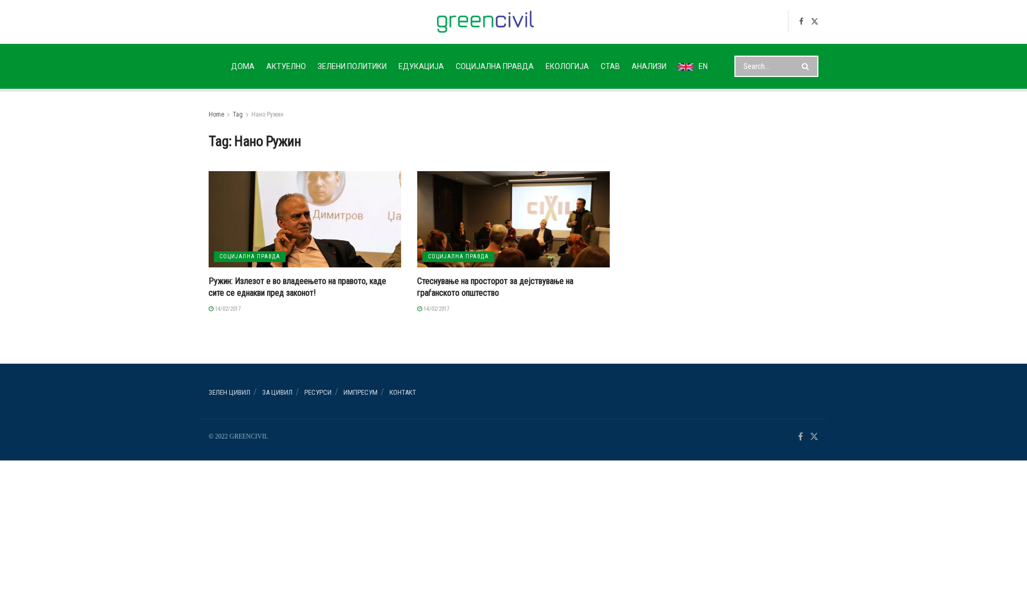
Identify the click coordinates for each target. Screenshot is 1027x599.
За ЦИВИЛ (277, 392)
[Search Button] (807, 66)
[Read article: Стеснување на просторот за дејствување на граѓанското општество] (513, 219)
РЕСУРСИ (318, 392)
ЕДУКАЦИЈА (421, 66)
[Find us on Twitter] (814, 22)
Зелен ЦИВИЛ (229, 392)
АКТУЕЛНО (286, 66)
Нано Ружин (267, 114)
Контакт (402, 392)
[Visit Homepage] (485, 22)
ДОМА (243, 66)
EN (703, 66)
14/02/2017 (227, 308)
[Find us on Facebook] (801, 22)
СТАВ (610, 66)
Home (216, 114)
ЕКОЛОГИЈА (567, 66)
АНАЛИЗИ (649, 66)
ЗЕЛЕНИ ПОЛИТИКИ (352, 66)
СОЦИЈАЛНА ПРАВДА (495, 66)
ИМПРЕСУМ (360, 392)
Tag (238, 114)
